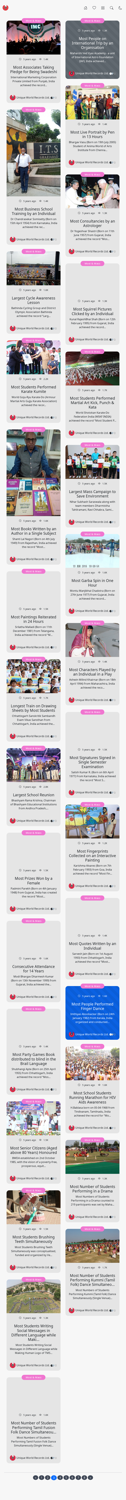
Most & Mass (34, 20)
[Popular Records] (94, 7)
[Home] (86, 7)
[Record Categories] (103, 7)
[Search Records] (112, 7)
